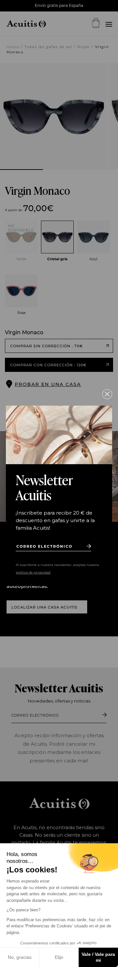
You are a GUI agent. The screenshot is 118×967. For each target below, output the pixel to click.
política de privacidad (33, 572)
